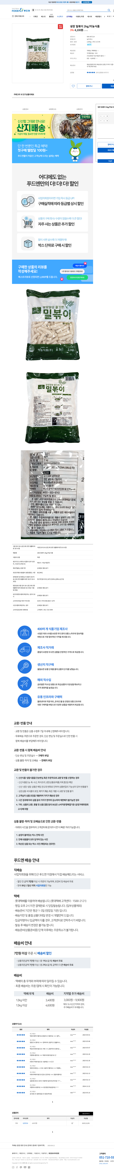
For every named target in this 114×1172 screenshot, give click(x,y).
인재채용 (29, 1153)
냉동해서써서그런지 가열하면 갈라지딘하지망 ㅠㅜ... (45, 1080)
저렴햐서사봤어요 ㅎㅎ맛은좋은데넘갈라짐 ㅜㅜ (44, 1086)
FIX (47, 1163)
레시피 (89, 16)
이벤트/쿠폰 (80, 16)
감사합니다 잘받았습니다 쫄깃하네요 (41, 1092)
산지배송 (69, 16)
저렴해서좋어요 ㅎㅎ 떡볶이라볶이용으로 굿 (43, 1054)
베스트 (43, 16)
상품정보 (25, 109)
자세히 (96, 53)
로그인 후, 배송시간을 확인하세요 (44, 10)
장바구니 (89, 86)
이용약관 (44, 1153)
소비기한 (34, 1123)
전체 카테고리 (19, 16)
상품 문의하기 (86, 1113)
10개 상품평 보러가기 (102, 72)
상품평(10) (52, 109)
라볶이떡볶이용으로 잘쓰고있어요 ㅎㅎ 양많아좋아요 (46, 1073)
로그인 (109, 16)
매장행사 (98, 16)
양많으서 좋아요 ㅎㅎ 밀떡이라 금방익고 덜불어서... (45, 1041)
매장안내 (22, 1153)
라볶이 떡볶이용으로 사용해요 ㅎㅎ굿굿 (42, 1060)
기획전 (35, 16)
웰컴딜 (51, 16)
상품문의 (80, 109)
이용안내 (37, 1153)
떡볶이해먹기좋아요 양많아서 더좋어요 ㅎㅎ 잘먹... (45, 1035)
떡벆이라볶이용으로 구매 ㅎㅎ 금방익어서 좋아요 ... (45, 1047)
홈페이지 (14, 1153)
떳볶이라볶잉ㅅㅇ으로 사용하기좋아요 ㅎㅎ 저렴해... (45, 1067)
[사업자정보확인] (53, 1158)
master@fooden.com (73, 1160)
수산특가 (60, 16)
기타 (16, 1123)
